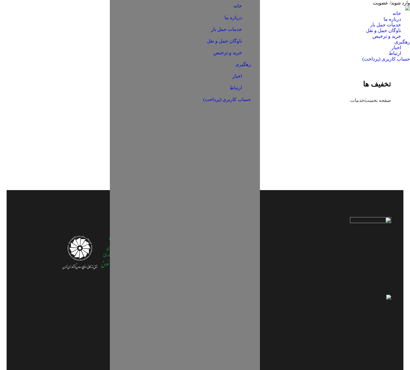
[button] (257, 2)
